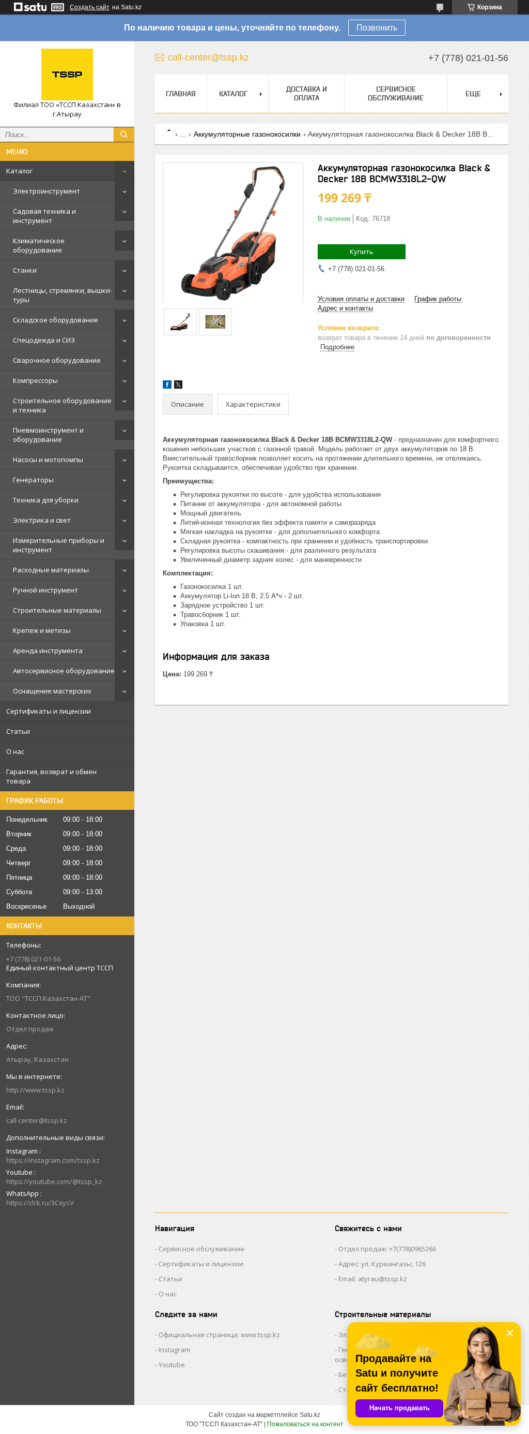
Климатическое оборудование (39, 245)
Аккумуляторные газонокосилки (247, 134)
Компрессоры (35, 380)
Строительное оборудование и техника (62, 405)
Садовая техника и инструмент (44, 215)
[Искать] (124, 134)
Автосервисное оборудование (64, 670)
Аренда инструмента (48, 650)
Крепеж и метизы (42, 630)
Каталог (19, 170)
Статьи (18, 731)
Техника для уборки (46, 500)
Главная (181, 94)
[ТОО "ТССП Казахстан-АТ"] (67, 74)
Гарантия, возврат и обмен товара (51, 776)
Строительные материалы (57, 610)
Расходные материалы (51, 569)
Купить (362, 251)
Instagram (174, 1349)
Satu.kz (310, 1414)
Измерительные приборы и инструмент (58, 545)
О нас (15, 751)
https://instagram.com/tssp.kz (53, 1160)
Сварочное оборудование (57, 360)
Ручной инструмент (45, 590)
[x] (178, 386)
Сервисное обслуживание (396, 93)
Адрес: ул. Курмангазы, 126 (382, 1263)
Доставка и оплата (306, 93)
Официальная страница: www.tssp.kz (219, 1334)
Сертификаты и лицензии (48, 711)
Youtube (172, 1364)
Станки (25, 270)
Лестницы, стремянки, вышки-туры (62, 295)
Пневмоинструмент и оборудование (48, 434)
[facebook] (167, 386)
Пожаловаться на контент (305, 1424)
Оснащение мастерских (52, 691)
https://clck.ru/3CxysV (40, 1202)
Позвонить (376, 27)
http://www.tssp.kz (35, 1090)
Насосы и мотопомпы (48, 459)
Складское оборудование (55, 319)
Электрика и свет (42, 520)
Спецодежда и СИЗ (44, 340)
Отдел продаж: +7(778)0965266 (387, 1248)
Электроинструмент (46, 191)
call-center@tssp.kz (36, 1120)
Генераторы (33, 479)
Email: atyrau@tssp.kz (372, 1278)
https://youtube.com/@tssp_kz (54, 1181)
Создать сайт (90, 7)
